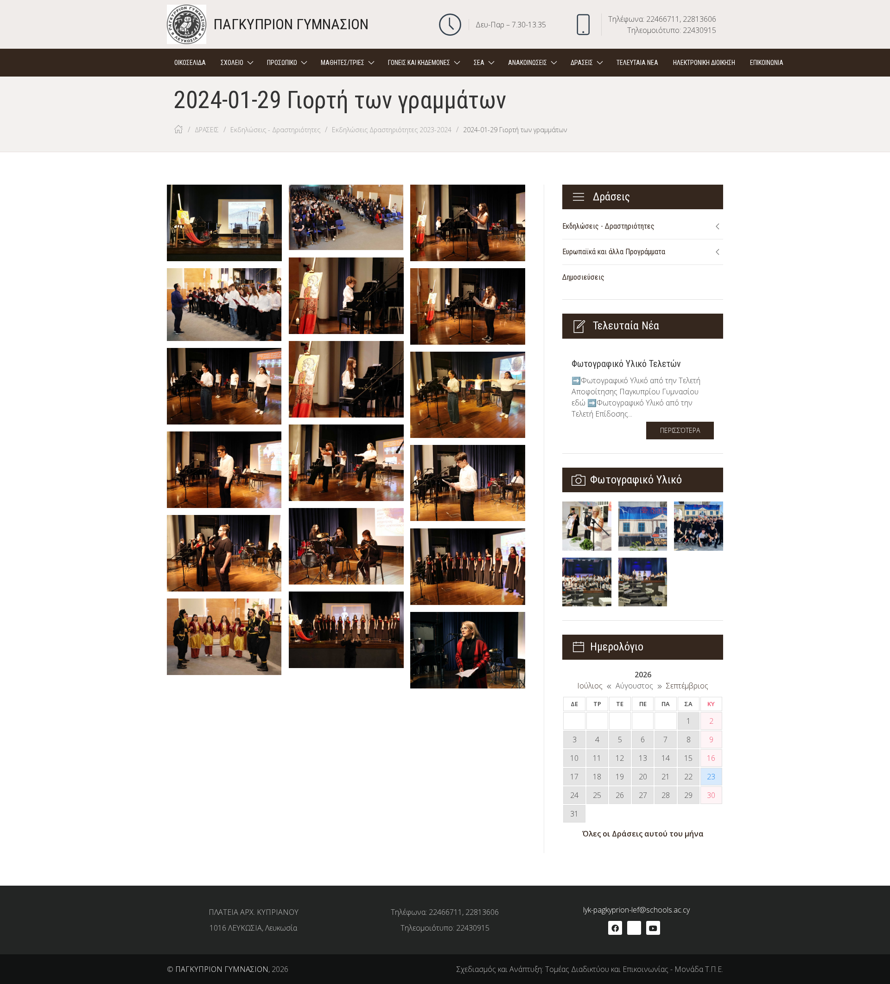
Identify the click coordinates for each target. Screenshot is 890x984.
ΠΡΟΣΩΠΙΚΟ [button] (282, 62)
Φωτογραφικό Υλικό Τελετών (626, 363)
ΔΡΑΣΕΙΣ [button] (582, 62)
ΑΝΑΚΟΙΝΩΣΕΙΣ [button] (527, 62)
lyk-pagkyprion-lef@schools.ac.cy (636, 910)
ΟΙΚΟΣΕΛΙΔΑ (190, 62)
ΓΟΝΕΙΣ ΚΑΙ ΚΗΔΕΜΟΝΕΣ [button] (419, 62)
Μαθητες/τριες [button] (342, 62)
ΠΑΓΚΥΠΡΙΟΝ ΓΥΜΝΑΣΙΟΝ (221, 969)
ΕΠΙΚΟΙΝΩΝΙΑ (766, 62)
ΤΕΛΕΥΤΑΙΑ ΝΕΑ (637, 62)
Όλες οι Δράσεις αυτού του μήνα (643, 834)
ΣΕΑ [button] (479, 62)
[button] (805, 63)
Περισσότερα (680, 430)
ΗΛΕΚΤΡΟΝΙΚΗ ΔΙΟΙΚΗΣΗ (704, 62)
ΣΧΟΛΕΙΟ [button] (232, 62)
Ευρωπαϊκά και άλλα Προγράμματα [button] (613, 251)
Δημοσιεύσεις (583, 277)
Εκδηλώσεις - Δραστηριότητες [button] (608, 226)
